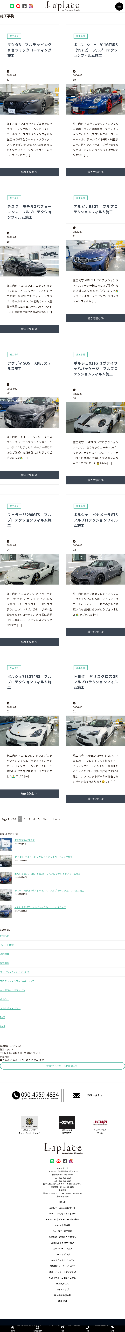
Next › (46, 819)
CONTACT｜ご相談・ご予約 (62, 1277)
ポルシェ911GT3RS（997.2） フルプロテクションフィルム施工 (96, 50)
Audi (2, 1026)
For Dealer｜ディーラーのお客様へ (62, 1219)
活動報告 (4, 954)
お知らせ (4, 936)
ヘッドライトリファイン (12, 990)
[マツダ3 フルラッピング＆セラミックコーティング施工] (6, 861)
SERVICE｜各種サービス (62, 1242)
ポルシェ (4, 999)
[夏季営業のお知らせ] (6, 844)
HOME (62, 1201)
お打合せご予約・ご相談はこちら (62, 1065)
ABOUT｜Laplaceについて (62, 1207)
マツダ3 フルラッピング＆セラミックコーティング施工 (29, 50)
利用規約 (62, 1301)
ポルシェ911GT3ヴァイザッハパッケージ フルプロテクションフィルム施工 (96, 368)
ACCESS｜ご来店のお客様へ (62, 1236)
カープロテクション (62, 1248)
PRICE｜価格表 (62, 1225)
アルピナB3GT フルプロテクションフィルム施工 (96, 209)
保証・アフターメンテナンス (62, 1271)
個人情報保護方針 (62, 1295)
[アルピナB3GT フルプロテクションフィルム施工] (6, 911)
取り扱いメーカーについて (62, 1266)
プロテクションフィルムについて (17, 981)
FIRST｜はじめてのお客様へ (62, 1213)
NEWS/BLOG (62, 1283)
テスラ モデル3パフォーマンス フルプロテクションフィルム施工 (29, 212)
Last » (56, 819)
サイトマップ (62, 1289)
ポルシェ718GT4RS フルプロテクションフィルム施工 (29, 682)
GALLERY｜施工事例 (62, 1231)
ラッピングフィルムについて (15, 972)
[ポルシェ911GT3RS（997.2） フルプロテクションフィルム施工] (6, 878)
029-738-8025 (65, 1177)
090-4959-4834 (67, 1187)
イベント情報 (7, 945)
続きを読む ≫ (29, 172)
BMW (2, 1017)
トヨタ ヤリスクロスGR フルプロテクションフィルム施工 (97, 682)
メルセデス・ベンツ (10, 1008)
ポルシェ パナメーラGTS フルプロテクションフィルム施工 (97, 520)
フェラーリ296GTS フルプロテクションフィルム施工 (29, 520)
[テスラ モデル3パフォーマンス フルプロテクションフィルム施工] (6, 895)
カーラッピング (62, 1254)
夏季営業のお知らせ (24, 840)
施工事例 (4, 963)
